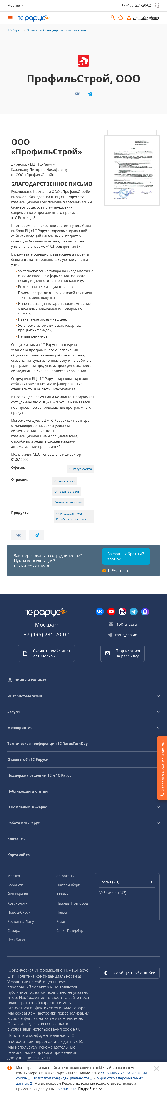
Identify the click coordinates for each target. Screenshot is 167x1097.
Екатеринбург (68, 885)
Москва (13, 875)
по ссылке (37, 1057)
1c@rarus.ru (118, 570)
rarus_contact (126, 634)
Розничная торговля (68, 502)
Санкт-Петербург (70, 930)
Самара (13, 930)
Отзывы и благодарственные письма (56, 30)
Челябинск (16, 939)
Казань (62, 894)
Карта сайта (18, 854)
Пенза (61, 912)
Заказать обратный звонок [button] (125, 556)
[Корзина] (120, 17)
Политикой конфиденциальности (61, 1078)
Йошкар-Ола (18, 894)
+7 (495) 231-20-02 (136, 5)
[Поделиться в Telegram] (90, 95)
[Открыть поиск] (112, 17)
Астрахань (65, 875)
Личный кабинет (30, 680)
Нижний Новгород (72, 903)
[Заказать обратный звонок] (157, 5)
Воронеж (15, 885)
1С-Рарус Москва (80, 469)
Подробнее (88, 1088)
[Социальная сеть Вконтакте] (100, 611)
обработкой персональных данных (45, 1041)
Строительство (64, 481)
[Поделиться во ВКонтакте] (77, 95)
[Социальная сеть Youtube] (111, 611)
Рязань (62, 921)
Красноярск (17, 903)
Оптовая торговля (66, 491)
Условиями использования (45, 1029)
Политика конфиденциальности (47, 976)
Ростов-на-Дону (20, 921)
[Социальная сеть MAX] (145, 611)
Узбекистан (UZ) (112, 892)
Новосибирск (18, 912)
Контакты (16, 838)
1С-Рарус (14, 30)
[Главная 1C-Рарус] (62, 18)
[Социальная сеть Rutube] (122, 611)
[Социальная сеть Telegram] (134, 611)
